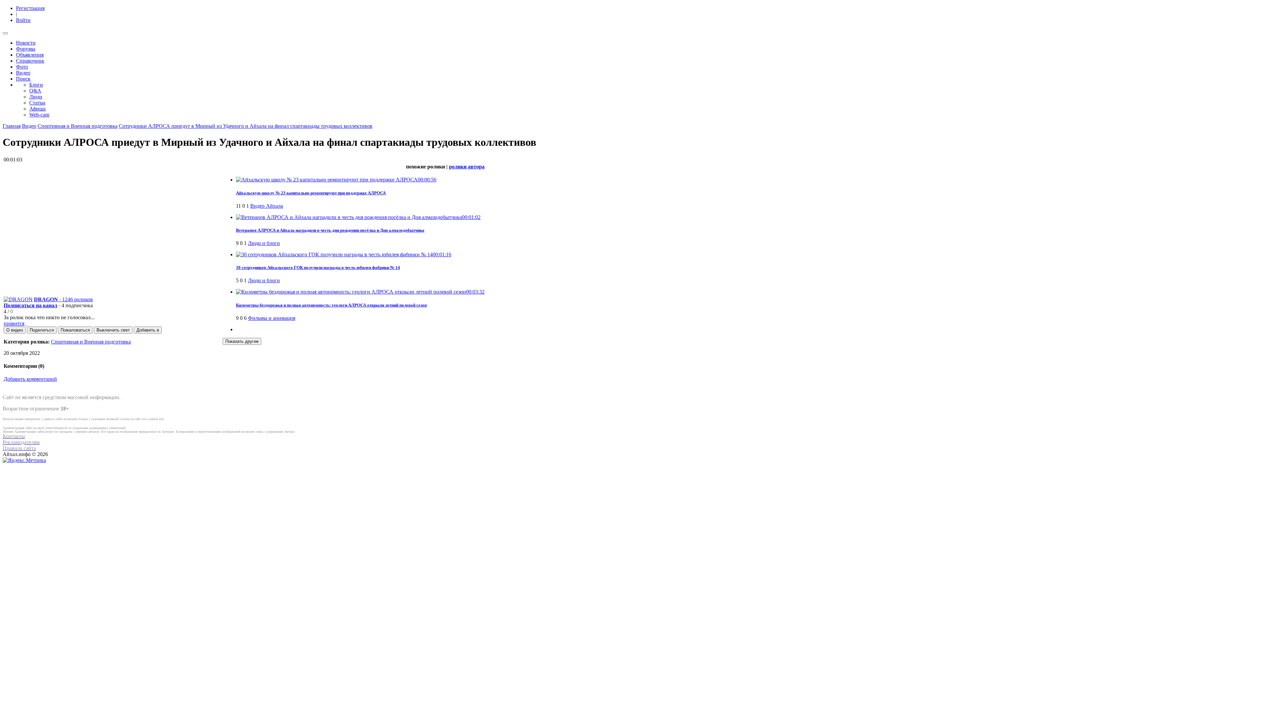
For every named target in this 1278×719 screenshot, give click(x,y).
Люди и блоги (264, 243)
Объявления (30, 55)
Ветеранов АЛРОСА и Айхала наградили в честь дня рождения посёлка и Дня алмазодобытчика (330, 230)
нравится (14, 323)
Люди (35, 97)
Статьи (37, 103)
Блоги (36, 85)
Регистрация (30, 8)
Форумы (25, 49)
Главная (12, 126)
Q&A (35, 91)
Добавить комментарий (30, 379)
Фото (22, 67)
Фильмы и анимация (271, 318)
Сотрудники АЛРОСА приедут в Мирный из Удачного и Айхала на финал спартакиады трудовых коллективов (245, 126)
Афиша (37, 109)
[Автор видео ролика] (18, 299)
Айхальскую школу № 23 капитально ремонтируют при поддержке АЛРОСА (311, 192)
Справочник (30, 61)
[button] (15, 330)
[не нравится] (26, 323)
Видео (23, 73)
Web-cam (39, 115)
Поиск (23, 79)
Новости (26, 43)
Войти (23, 20)
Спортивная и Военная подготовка (77, 126)
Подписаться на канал (30, 305)
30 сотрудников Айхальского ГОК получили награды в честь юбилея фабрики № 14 (318, 267)
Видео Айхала (266, 206)
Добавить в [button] (147, 330)
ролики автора (467, 166)
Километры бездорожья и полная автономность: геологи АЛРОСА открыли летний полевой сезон (331, 305)
